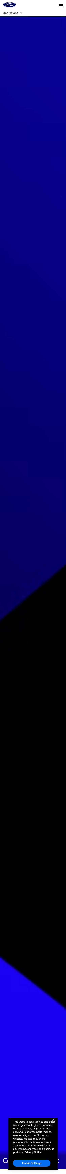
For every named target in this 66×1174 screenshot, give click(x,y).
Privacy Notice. (33, 1152)
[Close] (53, 1122)
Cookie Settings (31, 1163)
